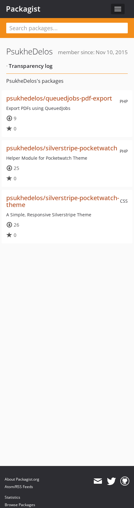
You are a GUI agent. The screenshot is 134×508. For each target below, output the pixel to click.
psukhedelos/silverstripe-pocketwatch (61, 148)
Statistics (12, 497)
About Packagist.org (22, 479)
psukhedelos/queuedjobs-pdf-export (59, 98)
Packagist (23, 9)
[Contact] (97, 481)
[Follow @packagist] (111, 481)
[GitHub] (124, 481)
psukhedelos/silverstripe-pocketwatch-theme (62, 201)
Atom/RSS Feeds (19, 486)
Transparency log (30, 65)
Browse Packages (20, 504)
